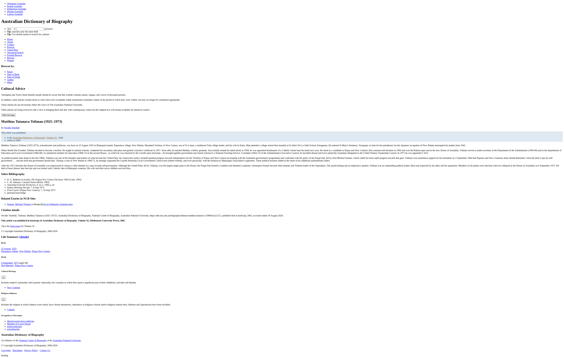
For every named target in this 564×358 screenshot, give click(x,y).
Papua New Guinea (41, 251)
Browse (10, 58)
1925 (14, 248)
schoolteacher (13, 329)
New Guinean (13, 287)
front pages (15, 226)
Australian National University (67, 340)
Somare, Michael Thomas (19, 204)
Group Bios (12, 50)
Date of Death (13, 77)
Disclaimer (17, 350)
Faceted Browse (14, 55)
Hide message (8, 115)
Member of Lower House (19, 324)
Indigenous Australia (16, 9)
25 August (6, 248)
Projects (10, 47)
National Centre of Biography (33, 340)
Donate (10, 60)
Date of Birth (13, 74)
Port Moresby (7, 265)
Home (10, 39)
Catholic (11, 309)
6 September (7, 263)
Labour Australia (15, 14)
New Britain (25, 251)
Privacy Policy (31, 350)
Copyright (6, 350)
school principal (14, 326)
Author (10, 79)
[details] (24, 236)
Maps (9, 82)
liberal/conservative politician (20, 321)
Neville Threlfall (11, 127)
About (10, 42)
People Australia (14, 6)
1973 (16, 263)
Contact (10, 44)
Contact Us (45, 350)
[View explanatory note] (3, 277)
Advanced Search (15, 52)
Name (10, 72)
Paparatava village (9, 251)
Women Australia (15, 11)
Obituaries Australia (16, 3)
